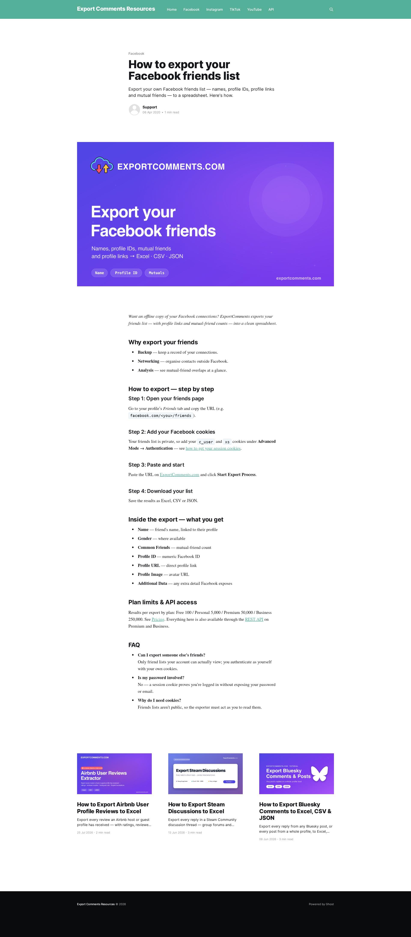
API (271, 9)
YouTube (254, 9)
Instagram (214, 9)
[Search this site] (331, 9)
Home (172, 9)
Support (150, 107)
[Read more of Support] (134, 110)
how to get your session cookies (213, 448)
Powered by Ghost (321, 904)
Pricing (158, 619)
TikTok (235, 9)
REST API (254, 619)
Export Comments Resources (116, 9)
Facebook (191, 9)
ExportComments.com (179, 474)
